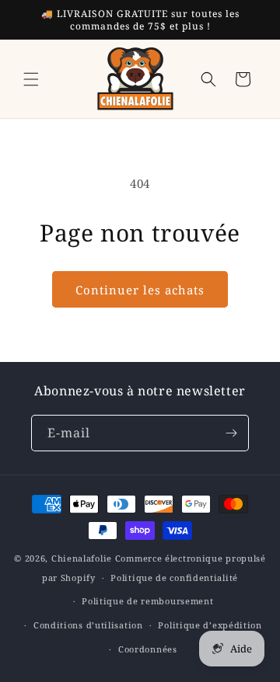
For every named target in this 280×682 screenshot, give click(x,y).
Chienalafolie (81, 558)
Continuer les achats (140, 290)
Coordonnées (147, 649)
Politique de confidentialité (174, 577)
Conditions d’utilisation (88, 625)
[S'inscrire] (231, 433)
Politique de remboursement (147, 601)
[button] (31, 79)
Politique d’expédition (209, 625)
